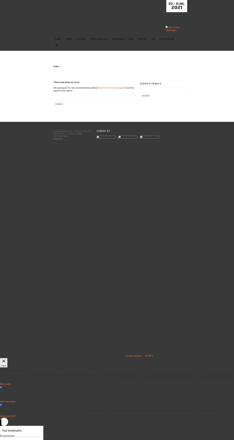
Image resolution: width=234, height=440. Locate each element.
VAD (153, 39)
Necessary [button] (5, 384)
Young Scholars (99, 39)
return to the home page (110, 87)
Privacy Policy (82, 131)
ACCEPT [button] (149, 356)
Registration (167, 39)
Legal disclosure (63, 131)
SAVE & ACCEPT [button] (8, 416)
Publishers (118, 39)
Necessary (4, 390)
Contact (142, 39)
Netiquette (60, 134)
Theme (68, 39)
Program (81, 39)
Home (58, 39)
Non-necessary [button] (7, 401)
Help (131, 39)
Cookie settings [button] (133, 356)
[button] (56, 47)
